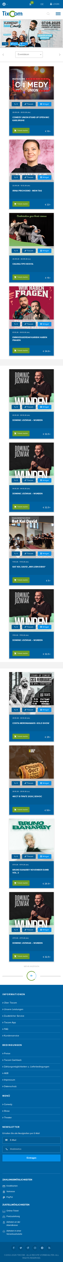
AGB (6, 1073)
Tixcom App (10, 1022)
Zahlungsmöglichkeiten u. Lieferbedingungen (26, 1066)
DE (42, 4)
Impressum (9, 1079)
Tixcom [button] (15, 43)
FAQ (6, 1029)
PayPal (9, 1197)
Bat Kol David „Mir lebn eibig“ (29, 567)
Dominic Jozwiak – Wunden (27, 420)
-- (7, 4)
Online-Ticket (12, 1210)
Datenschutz (10, 1086)
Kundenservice (11, 1035)
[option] (31, 33)
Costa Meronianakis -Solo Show (30, 723)
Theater (8, 1117)
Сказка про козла (22, 264)
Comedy (8, 1104)
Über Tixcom (10, 1002)
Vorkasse (10, 1191)
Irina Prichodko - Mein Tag (27, 190)
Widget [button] (25, 43)
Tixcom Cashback (12, 1060)
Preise (7, 1053)
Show (7, 1111)
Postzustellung (13, 1216)
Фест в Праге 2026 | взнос (27, 796)
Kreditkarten (12, 1186)
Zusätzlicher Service (14, 1016)
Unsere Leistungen (13, 1009)
